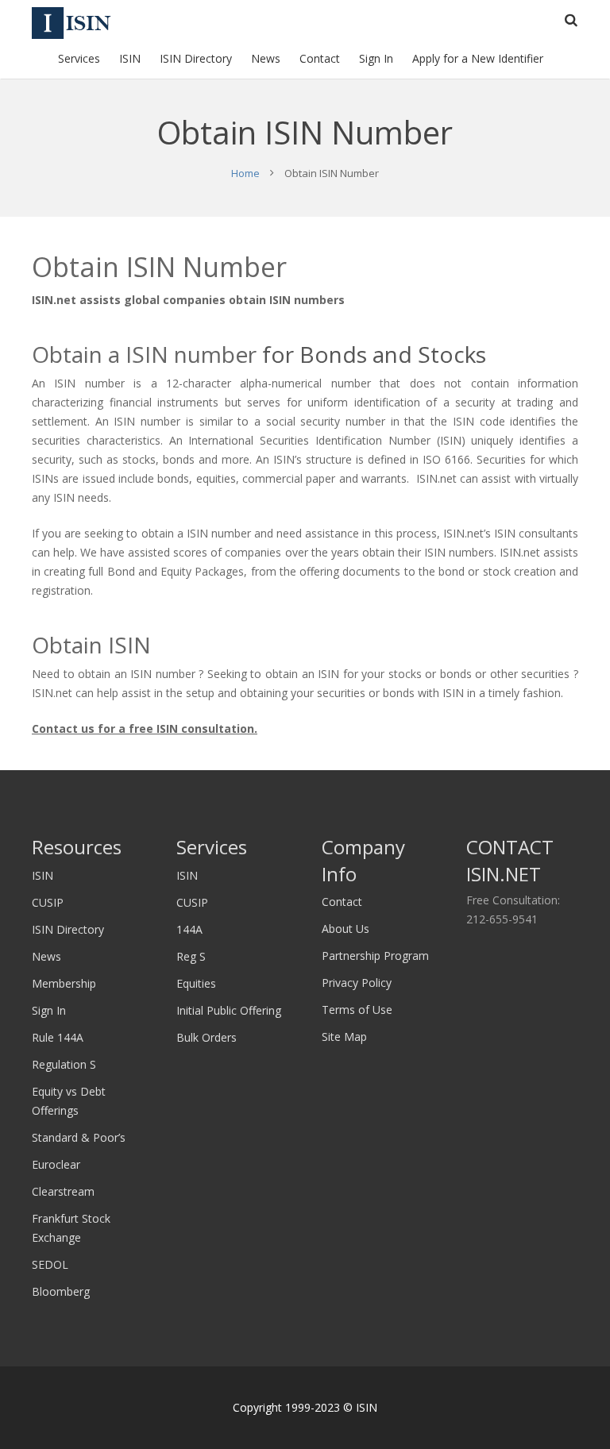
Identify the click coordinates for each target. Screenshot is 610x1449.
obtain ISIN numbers (287, 299)
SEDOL (50, 1264)
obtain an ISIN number (136, 673)
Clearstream (63, 1191)
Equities (196, 983)
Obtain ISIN (91, 645)
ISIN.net (54, 299)
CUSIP (48, 902)
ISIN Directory (68, 929)
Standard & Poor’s (78, 1137)
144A (189, 929)
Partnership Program (375, 955)
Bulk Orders (206, 1037)
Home (245, 173)
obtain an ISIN (302, 673)
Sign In (49, 1010)
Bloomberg (61, 1291)
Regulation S (64, 1064)
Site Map (344, 1036)
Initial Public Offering (228, 1010)
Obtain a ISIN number (144, 354)
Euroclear (56, 1164)
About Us (345, 928)
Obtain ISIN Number (159, 267)
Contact (342, 901)
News (46, 956)
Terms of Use (357, 1009)
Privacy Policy (357, 982)
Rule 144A (57, 1037)
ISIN (42, 875)
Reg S (191, 956)
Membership (64, 983)
